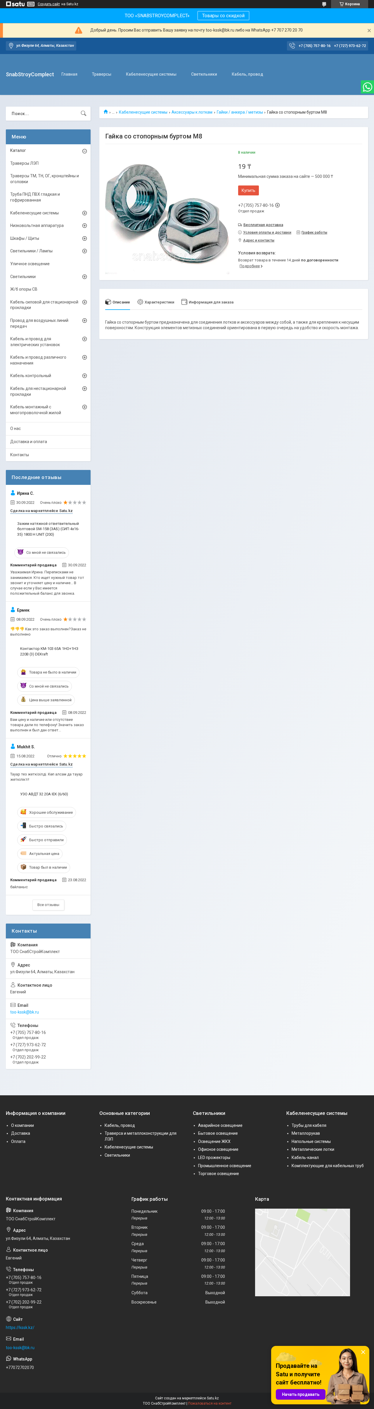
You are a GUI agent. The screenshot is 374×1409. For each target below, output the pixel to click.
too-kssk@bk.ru (24, 1012)
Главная (69, 74)
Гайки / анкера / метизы (240, 112)
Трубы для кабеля (309, 1125)
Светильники (204, 74)
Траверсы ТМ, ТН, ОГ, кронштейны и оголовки (44, 178)
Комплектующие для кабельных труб (328, 1165)
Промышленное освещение (224, 1165)
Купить (248, 190)
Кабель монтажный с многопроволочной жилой (35, 410)
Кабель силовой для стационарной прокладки (44, 305)
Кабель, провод (247, 74)
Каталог (18, 150)
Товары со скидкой (223, 15)
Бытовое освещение (218, 1133)
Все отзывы (48, 905)
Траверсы (101, 74)
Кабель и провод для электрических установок (35, 341)
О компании (22, 1125)
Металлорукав (306, 1133)
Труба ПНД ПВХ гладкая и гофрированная (35, 197)
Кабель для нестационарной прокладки (38, 391)
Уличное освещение (30, 263)
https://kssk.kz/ (20, 1327)
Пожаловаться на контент (209, 1403)
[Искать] (84, 114)
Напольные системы (311, 1141)
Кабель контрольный (30, 375)
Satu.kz (213, 1398)
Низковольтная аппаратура (37, 225)
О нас (15, 428)
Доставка (20, 1133)
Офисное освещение (218, 1149)
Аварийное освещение (220, 1125)
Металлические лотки (313, 1149)
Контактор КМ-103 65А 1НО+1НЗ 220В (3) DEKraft (49, 651)
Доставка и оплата (28, 441)
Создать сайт (49, 4)
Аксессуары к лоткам (192, 112)
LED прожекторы (214, 1157)
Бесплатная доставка (263, 225)
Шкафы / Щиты (24, 238)
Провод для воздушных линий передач (39, 323)
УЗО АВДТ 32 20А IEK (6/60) (44, 794)
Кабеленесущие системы (151, 74)
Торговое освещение (218, 1173)
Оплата (18, 1141)
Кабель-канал (305, 1157)
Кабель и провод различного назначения (38, 360)
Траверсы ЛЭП (24, 163)
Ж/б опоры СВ (23, 289)
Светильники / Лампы (31, 251)
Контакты (19, 454)
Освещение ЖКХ (214, 1141)
